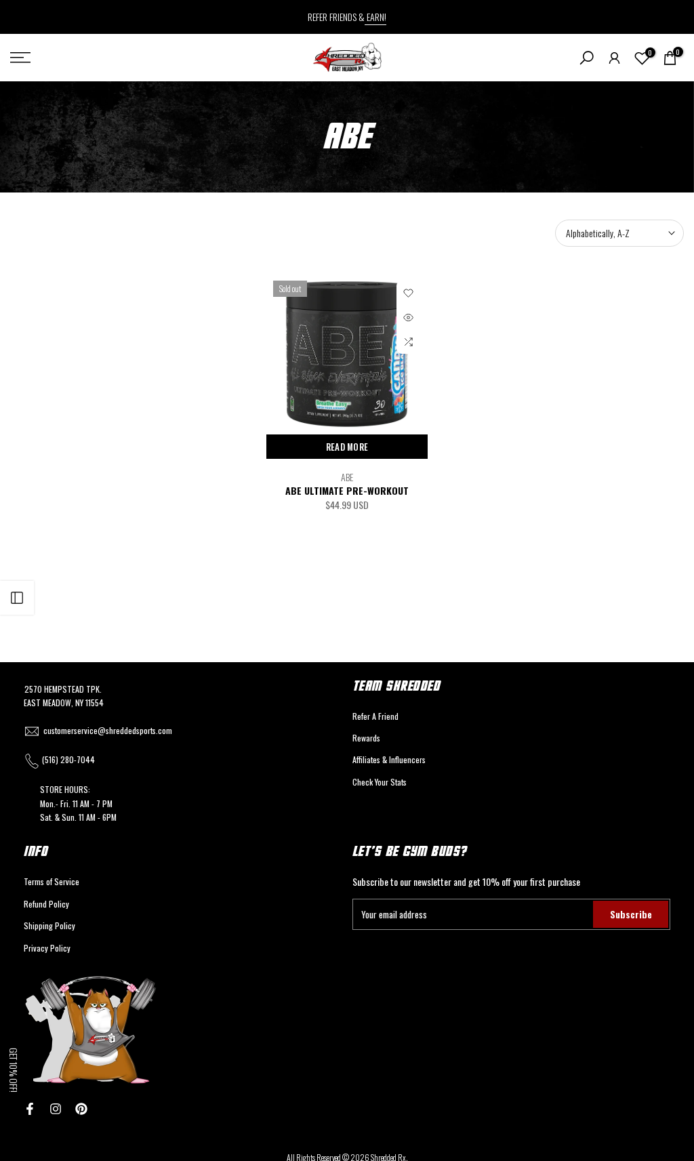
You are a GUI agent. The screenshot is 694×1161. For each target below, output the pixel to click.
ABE (347, 477)
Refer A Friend (375, 716)
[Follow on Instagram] (55, 1109)
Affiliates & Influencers (389, 759)
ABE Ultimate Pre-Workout (347, 490)
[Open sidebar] (17, 598)
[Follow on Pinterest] (81, 1109)
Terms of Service (51, 881)
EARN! (375, 16)
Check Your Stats (379, 782)
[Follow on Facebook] (30, 1109)
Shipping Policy (49, 925)
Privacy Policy (47, 948)
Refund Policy (46, 904)
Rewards (366, 738)
